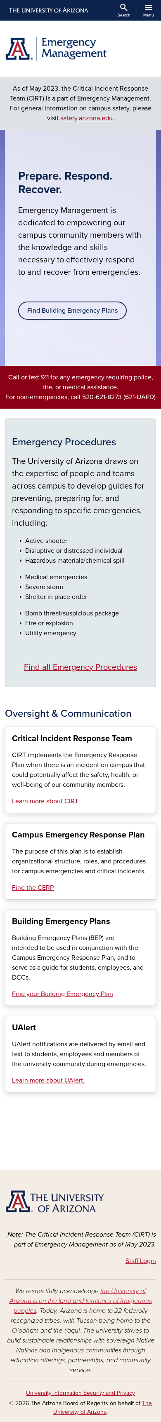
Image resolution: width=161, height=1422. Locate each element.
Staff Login (140, 1261)
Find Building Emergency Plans (72, 310)
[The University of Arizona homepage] (48, 10)
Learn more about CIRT (45, 801)
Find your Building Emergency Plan (62, 994)
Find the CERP (33, 888)
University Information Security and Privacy (80, 1392)
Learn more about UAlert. (48, 1080)
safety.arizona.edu (86, 118)
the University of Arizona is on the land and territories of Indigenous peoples (80, 1301)
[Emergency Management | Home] (80, 49)
